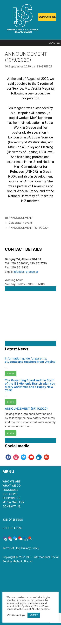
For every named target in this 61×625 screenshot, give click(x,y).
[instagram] (16, 457)
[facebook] (8, 457)
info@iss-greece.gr (26, 271)
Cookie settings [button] (16, 615)
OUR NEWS (9, 494)
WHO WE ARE (11, 481)
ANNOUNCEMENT (21, 217)
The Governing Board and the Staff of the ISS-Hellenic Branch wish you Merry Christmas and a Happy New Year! (30, 385)
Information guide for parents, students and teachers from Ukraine (30, 360)
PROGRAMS (10, 489)
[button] (52, 43)
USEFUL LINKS (12, 528)
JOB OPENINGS (12, 519)
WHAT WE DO (11, 485)
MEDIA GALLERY (13, 502)
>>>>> (10, 373)
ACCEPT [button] (33, 615)
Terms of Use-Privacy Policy (20, 548)
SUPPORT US (47, 16)
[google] (46, 457)
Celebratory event (20, 222)
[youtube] (31, 457)
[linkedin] (39, 457)
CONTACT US (11, 506)
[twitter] (23, 457)
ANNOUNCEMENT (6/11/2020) (29, 227)
